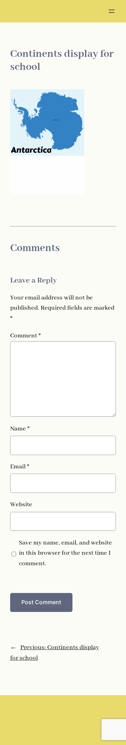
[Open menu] (111, 11)
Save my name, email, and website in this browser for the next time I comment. (65, 553)
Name (19, 429)
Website (21, 505)
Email (19, 467)
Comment (25, 336)
